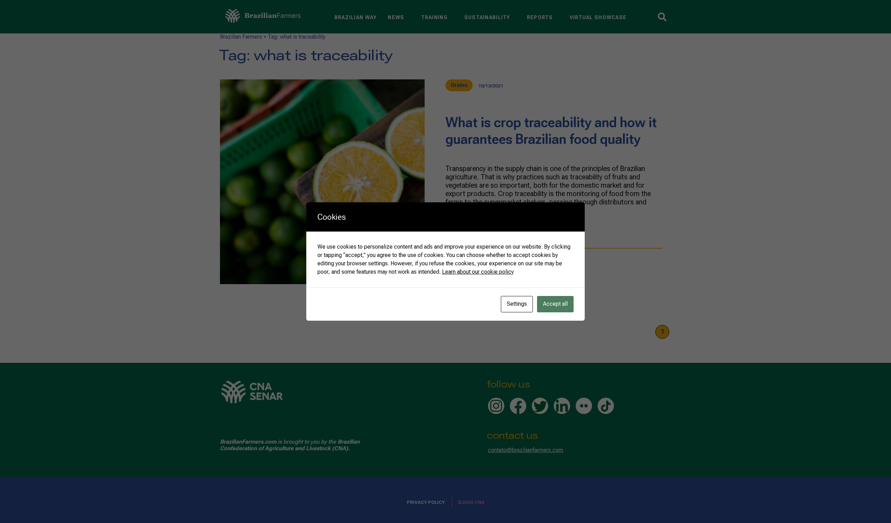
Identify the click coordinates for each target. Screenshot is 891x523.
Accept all (555, 303)
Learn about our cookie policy (478, 271)
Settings (517, 303)
